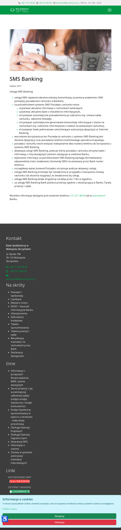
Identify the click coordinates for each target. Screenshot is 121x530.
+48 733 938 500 (45, 3)
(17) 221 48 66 (77, 195)
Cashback (16, 299)
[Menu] (109, 10)
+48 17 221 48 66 (28, 3)
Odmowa (59, 522)
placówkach (98, 195)
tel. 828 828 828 (21, 481)
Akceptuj (59, 516)
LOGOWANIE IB (21, 491)
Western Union (19, 302)
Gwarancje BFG (19, 441)
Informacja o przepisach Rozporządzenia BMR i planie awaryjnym (19, 378)
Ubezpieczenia (19, 313)
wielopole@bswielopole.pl (67, 3)
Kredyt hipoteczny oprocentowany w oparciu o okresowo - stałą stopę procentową (21, 417)
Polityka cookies (10, 509)
